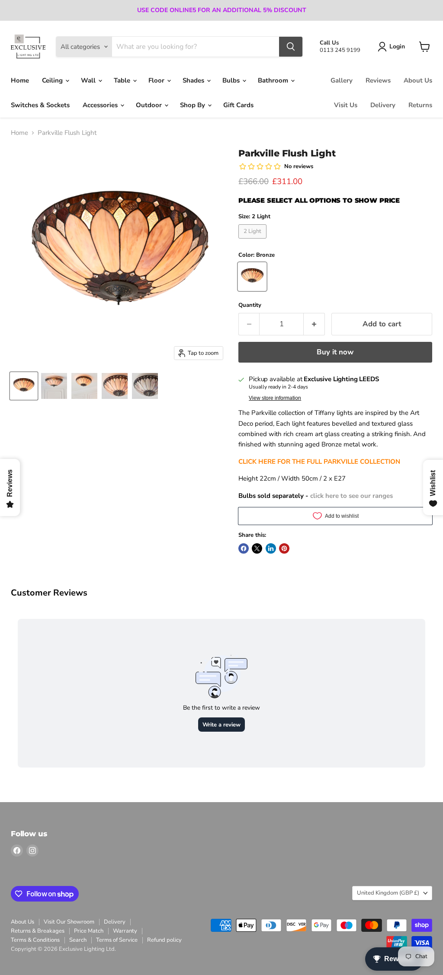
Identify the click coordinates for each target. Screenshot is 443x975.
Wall (89, 80)
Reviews (378, 80)
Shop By (193, 105)
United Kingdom (388, 893)
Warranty (125, 931)
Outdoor (150, 105)
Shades (194, 80)
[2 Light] (253, 240)
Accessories (101, 105)
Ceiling (53, 80)
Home (20, 80)
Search (78, 940)
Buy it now (335, 352)
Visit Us (345, 105)
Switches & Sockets (40, 105)
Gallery (342, 80)
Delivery (382, 105)
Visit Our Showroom (69, 922)
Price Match (88, 931)
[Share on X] (257, 548)
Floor (157, 80)
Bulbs (231, 80)
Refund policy (164, 940)
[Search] (290, 47)
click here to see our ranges (351, 495)
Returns (420, 105)
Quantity (249, 305)
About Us (418, 80)
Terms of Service (117, 940)
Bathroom (274, 80)
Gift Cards (238, 105)
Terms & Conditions (35, 940)
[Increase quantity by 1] (314, 324)
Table (123, 80)
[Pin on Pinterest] (284, 548)
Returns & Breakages (37, 931)
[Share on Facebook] (243, 548)
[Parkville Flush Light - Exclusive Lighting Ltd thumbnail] (24, 386)
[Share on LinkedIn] (271, 548)
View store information (275, 398)
